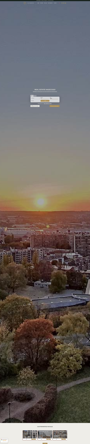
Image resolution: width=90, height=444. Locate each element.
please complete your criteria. (48, 103)
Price (50, 97)
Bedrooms (42, 97)
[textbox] (35, 98)
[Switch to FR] (59, 3)
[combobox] (35, 98)
